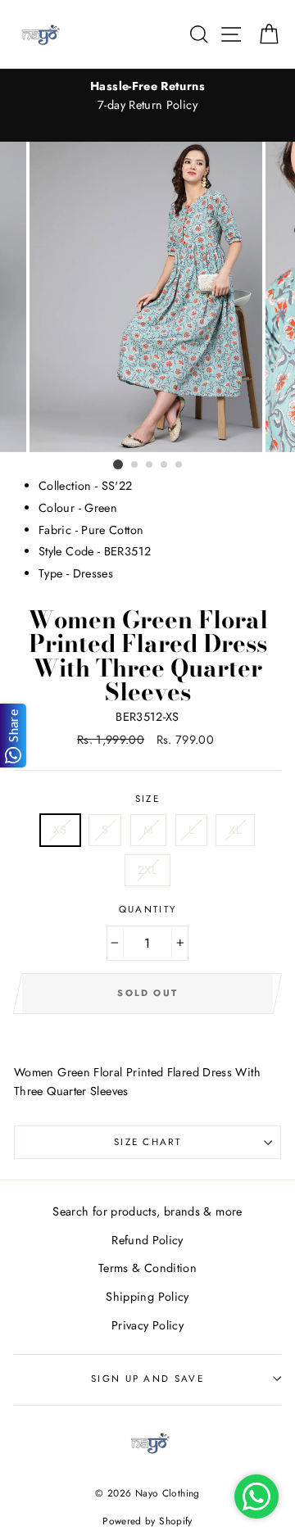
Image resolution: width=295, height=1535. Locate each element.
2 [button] (135, 465)
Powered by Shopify (147, 1521)
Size (147, 798)
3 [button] (150, 465)
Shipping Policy (147, 1296)
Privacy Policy (147, 1325)
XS (60, 830)
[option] (147, 96)
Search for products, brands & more (147, 1211)
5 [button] (179, 465)
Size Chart (147, 1141)
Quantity (148, 909)
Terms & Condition (147, 1268)
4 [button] (165, 465)
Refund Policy (147, 1240)
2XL (147, 870)
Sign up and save (147, 1378)
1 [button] (118, 464)
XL (235, 830)
